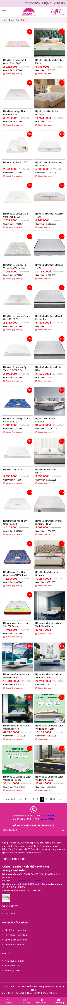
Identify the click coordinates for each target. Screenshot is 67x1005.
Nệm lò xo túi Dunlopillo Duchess (46, 113)
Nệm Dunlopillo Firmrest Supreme (47, 573)
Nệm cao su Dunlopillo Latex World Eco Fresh (17, 727)
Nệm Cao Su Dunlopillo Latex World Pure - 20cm (49, 778)
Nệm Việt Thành (13, 970)
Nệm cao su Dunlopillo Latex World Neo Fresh (17, 676)
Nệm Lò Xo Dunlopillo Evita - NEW (48, 369)
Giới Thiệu (10, 913)
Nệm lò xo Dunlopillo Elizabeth (45, 420)
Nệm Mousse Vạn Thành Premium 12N (15, 113)
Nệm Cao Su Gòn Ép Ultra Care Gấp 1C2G (15, 420)
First (20, 799)
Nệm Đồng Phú (12, 965)
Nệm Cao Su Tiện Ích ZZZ (15, 162)
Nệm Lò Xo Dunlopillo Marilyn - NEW (49, 266)
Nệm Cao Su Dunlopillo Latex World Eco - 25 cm (17, 778)
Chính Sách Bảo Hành (16, 939)
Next (52, 799)
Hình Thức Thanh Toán (16, 934)
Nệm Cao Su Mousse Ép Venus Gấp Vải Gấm (14, 369)
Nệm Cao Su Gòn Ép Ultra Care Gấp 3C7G (15, 317)
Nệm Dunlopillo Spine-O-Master (47, 471)
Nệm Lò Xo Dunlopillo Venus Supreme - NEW (48, 522)
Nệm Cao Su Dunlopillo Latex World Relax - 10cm (49, 727)
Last (60, 799)
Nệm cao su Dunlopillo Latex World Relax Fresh (49, 625)
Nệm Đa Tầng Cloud (13, 469)
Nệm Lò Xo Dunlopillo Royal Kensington (48, 317)
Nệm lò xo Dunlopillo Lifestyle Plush (49, 62)
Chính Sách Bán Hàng (16, 930)
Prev (27, 799)
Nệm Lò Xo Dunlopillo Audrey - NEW (49, 215)
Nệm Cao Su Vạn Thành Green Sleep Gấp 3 (14, 62)
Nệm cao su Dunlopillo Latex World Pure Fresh (49, 676)
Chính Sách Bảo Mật (15, 944)
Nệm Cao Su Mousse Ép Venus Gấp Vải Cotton (14, 266)
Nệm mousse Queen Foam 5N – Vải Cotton (16, 625)
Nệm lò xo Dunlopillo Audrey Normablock (48, 164)
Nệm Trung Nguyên (14, 960)
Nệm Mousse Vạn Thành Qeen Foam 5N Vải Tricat (15, 573)
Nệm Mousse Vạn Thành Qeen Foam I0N (15, 522)
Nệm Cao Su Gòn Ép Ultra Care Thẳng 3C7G (15, 215)
